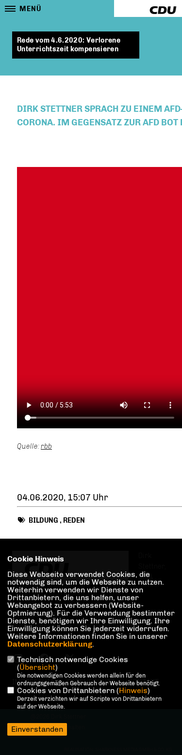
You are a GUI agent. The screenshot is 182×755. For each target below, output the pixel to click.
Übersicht (37, 667)
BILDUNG (43, 520)
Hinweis (133, 690)
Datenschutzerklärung (49, 644)
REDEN (74, 520)
